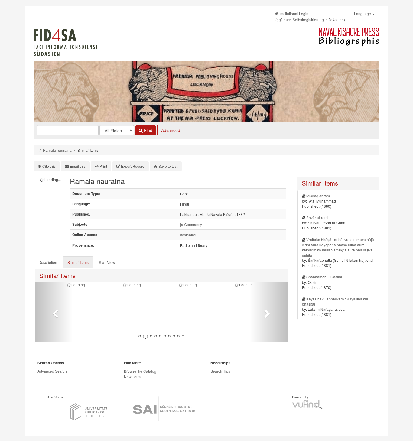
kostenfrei (188, 234)
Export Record (133, 166)
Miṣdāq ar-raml (318, 195)
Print (103, 166)
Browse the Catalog (140, 371)
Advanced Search (52, 371)
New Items (132, 376)
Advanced (170, 130)
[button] (54, 312)
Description (47, 262)
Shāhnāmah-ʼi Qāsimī (324, 276)
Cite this (49, 166)
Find (147, 130)
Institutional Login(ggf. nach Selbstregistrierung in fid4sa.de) (310, 16)
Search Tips (220, 371)
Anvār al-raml (317, 217)
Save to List (167, 166)
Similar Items (78, 262)
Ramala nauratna (57, 150)
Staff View (107, 262)
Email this (78, 166)
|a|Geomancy (191, 224)
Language (363, 13)
